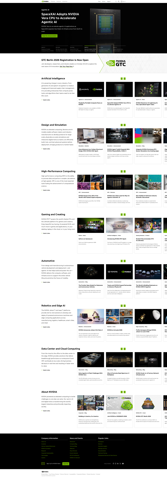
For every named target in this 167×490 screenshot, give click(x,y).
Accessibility (73, 474)
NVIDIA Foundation (46, 448)
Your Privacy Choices (54, 474)
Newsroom (72, 441)
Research (43, 450)
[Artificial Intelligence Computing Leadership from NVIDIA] (45, 1)
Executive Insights (102, 446)
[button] (118, 1)
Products (53, 1)
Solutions (58, 1)
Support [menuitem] (109, 1)
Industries (64, 1)
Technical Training (102, 453)
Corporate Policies (81, 474)
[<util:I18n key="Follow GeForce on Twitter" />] (120, 463)
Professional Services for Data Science (107, 455)
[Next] (125, 78)
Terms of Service (64, 474)
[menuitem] (53, 1)
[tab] (47, 49)
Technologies (44, 455)
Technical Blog (73, 446)
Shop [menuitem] (99, 1)
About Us (43, 441)
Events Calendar (74, 453)
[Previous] (122, 78)
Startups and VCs (102, 448)
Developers (101, 441)
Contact (98, 474)
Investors (43, 444)
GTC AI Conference (74, 455)
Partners (100, 444)
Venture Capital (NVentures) (48, 446)
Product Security (91, 474)
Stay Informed (73, 450)
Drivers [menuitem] (103, 1)
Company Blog (73, 444)
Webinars (72, 448)
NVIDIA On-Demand (75, 457)
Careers (43, 457)
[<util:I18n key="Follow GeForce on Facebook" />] (113, 463)
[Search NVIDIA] (116, 1)
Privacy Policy (44, 474)
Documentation (102, 450)
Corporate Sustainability (47, 453)
